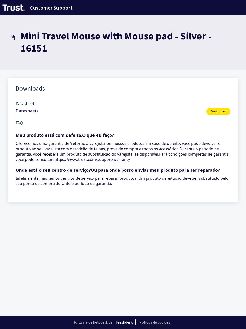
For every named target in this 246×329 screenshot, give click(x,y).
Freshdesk (124, 322)
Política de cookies (154, 322)
